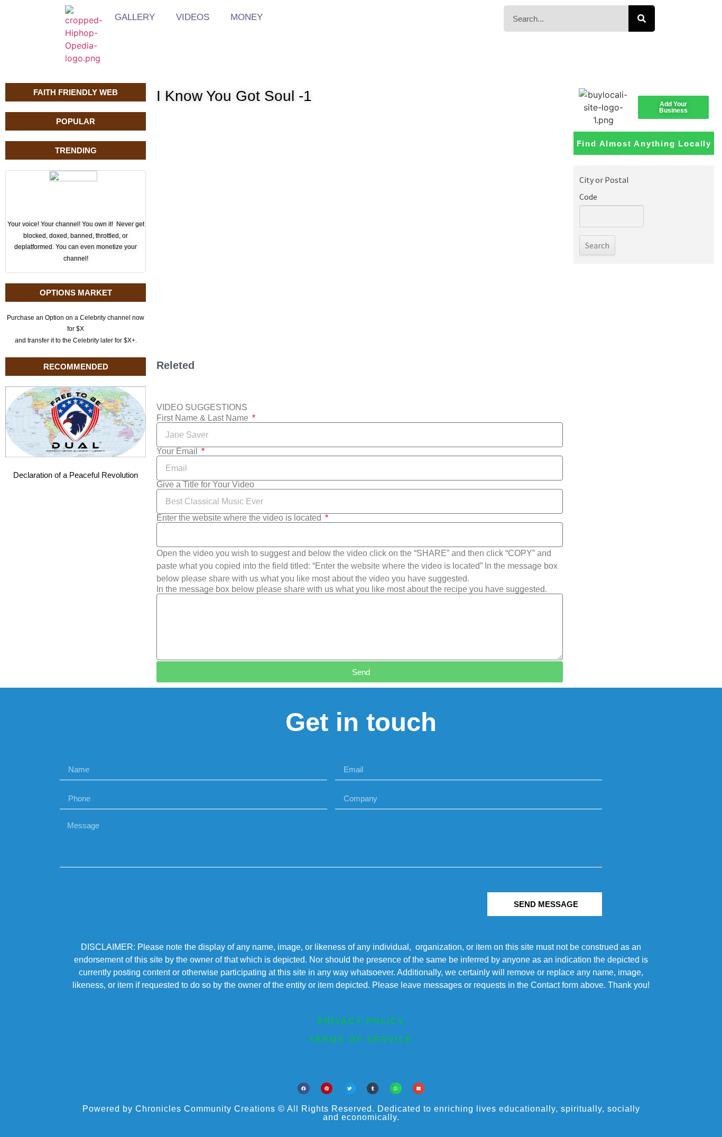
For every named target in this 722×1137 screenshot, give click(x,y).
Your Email (178, 451)
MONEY (246, 17)
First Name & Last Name (203, 418)
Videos (192, 17)
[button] (304, 1089)
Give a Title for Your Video (205, 484)
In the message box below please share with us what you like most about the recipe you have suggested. (351, 589)
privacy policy (361, 1020)
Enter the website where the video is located (239, 518)
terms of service (361, 1039)
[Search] (641, 18)
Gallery (135, 17)
